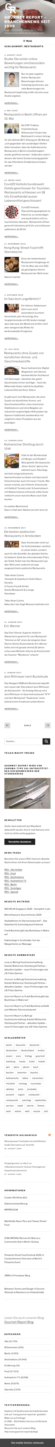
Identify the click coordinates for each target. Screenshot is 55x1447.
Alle (6, 1341)
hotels (41, 1061)
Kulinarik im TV (12, 1377)
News (7, 1383)
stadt (20, 1105)
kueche (34, 1072)
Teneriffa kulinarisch (20, 1135)
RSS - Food (10, 873)
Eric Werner (12, 626)
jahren (26, 1067)
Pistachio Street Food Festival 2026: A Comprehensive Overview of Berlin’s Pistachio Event (24, 1259)
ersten (41, 1050)
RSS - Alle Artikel (13, 869)
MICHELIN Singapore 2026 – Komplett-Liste (27, 909)
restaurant (33, 1094)
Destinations (11, 1359)
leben (25, 1078)
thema (40, 1105)
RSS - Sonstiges (12, 888)
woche (36, 1111)
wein (8, 1111)
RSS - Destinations (14, 877)
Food (7, 1371)
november (36, 1083)
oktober (10, 1089)
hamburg (10, 1061)
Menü (29, 41)
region (21, 1094)
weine (18, 1111)
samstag (26, 1100)
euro (18, 1056)
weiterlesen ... (11, 103)
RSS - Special (11, 892)
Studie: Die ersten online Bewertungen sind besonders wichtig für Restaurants (24, 63)
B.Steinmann (11, 1347)
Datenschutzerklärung (16, 1203)
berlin (9, 1045)
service (10, 1105)
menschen (37, 1078)
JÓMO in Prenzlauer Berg (17, 1275)
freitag (28, 1056)
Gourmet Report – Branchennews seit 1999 (27, 21)
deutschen (11, 1050)
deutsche (34, 1045)
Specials (8, 1389)
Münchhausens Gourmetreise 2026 (23, 915)
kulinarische (12, 1078)
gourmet (40, 1056)
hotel (32, 1061)
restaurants (12, 1100)
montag (23, 1083)
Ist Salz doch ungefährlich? (22, 299)
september (40, 1100)
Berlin (7, 1353)
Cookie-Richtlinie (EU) (15, 1197)
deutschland (27, 1050)
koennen (22, 1072)
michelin (10, 1083)
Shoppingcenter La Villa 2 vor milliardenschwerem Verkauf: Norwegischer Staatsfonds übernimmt (24, 1167)
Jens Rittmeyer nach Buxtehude (26, 676)
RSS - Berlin (10, 884)
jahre (16, 1067)
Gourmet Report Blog (19, 1322)
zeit (46, 1111)
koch (35, 1067)
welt (27, 1111)
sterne (30, 1105)
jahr (8, 1067)
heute (22, 1061)
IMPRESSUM (11, 1209)
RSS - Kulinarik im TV (15, 880)
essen (9, 1056)
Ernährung (9, 1365)
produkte (32, 1089)
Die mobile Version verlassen (27, 1442)
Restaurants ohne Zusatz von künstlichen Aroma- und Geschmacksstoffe (24, 357)
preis (20, 1089)
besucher (21, 1045)
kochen (10, 1072)
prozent (10, 1094)
